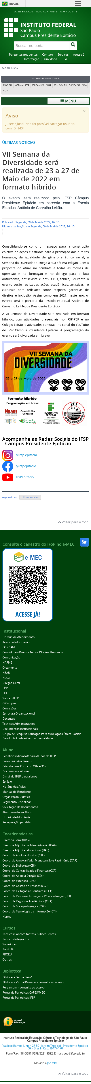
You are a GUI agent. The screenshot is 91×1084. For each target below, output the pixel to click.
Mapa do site (68, 11)
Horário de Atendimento (18, 637)
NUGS (6, 678)
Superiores (9, 944)
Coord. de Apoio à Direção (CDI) (23, 876)
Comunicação (11, 657)
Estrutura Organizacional (18, 713)
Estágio (7, 781)
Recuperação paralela (16, 822)
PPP (5, 688)
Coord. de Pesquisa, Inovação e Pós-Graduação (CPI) (36, 896)
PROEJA (7, 954)
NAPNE (7, 662)
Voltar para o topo (74, 522)
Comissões (9, 708)
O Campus (9, 703)
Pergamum (38, 85)
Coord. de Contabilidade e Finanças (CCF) (29, 871)
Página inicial (10, 68)
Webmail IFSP (22, 85)
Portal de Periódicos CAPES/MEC (23, 992)
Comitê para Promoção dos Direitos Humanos (32, 652)
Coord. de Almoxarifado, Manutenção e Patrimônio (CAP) (39, 860)
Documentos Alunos (15, 771)
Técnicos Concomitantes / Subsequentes (29, 934)
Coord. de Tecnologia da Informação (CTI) (29, 911)
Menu (70, 101)
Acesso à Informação (16, 642)
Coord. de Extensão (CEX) (19, 881)
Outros (7, 959)
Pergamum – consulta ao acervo (23, 987)
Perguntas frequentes (23, 55)
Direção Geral (11, 683)
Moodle (8, 85)
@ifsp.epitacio (26, 455)
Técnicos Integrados (15, 939)
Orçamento (9, 668)
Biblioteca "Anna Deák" (17, 977)
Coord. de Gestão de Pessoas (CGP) (25, 886)
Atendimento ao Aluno (17, 812)
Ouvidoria (50, 59)
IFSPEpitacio (25, 477)
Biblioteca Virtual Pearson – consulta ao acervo (33, 982)
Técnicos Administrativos (18, 724)
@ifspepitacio (26, 466)
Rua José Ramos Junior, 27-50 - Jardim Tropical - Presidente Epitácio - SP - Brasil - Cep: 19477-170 (46, 1047)
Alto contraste (46, 11)
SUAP (48, 85)
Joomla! (52, 1063)
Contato (47, 55)
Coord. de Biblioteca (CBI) (19, 865)
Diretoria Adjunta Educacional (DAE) (25, 850)
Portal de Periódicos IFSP (18, 998)
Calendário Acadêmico (17, 761)
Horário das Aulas (14, 787)
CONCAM (8, 647)
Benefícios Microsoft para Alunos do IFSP (29, 756)
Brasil (14, 4)
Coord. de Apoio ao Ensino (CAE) (23, 855)
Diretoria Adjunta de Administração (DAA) (29, 845)
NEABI (6, 673)
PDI (4, 693)
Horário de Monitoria (16, 817)
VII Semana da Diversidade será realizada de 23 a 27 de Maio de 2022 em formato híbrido (41, 170)
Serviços (63, 55)
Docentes (8, 719)
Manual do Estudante (16, 792)
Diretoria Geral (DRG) (16, 840)
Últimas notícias (18, 142)
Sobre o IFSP (10, 698)
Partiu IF (7, 949)
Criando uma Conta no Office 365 (24, 766)
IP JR (5, 90)
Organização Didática (16, 797)
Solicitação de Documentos (20, 807)
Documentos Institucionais (20, 729)
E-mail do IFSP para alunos (19, 776)
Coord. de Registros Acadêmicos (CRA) (27, 901)
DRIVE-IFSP (74, 85)
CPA (64, 59)
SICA (84, 85)
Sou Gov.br (60, 85)
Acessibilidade (23, 11)
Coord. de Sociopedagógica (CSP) (24, 906)
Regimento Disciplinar (16, 802)
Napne (6, 916)
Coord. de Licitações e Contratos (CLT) (27, 891)
